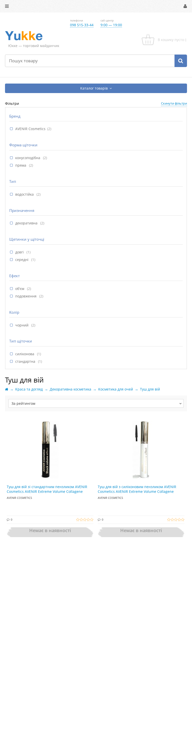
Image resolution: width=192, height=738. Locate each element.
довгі (20, 252)
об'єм (20, 288)
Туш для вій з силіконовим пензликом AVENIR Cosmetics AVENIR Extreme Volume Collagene (137, 489)
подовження (26, 296)
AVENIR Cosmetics (30, 128)
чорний (22, 325)
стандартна (25, 361)
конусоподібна (28, 157)
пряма (21, 165)
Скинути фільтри (174, 103)
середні (22, 259)
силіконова (25, 353)
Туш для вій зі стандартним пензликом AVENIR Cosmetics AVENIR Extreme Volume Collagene (47, 489)
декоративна (26, 223)
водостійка (25, 194)
